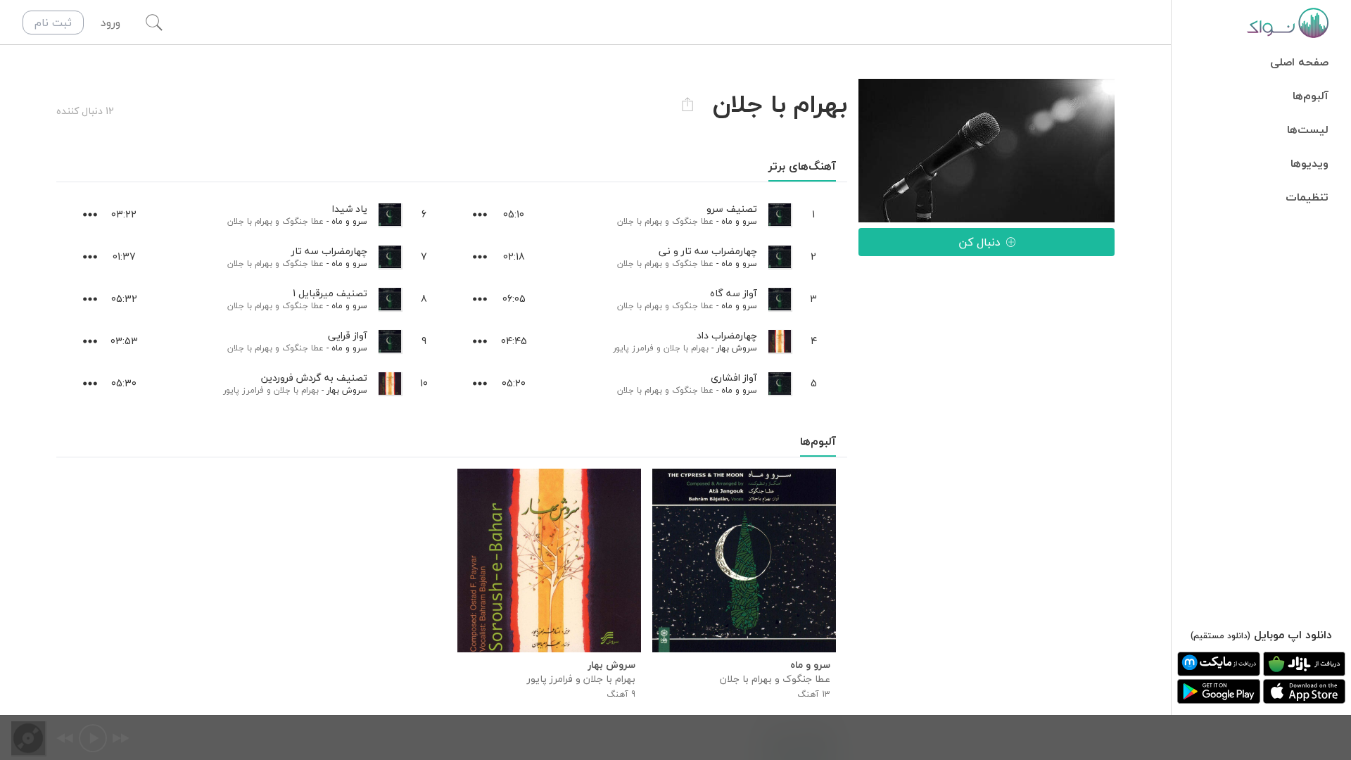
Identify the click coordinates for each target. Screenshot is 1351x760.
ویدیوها (1309, 163)
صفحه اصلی (1299, 62)
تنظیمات (1307, 197)
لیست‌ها (1307, 129)
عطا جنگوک (692, 221)
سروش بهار (736, 348)
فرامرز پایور (633, 348)
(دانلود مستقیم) (1220, 635)
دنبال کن (979, 242)
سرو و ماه (739, 221)
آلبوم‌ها (1310, 96)
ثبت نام (53, 22)
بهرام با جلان (639, 221)
